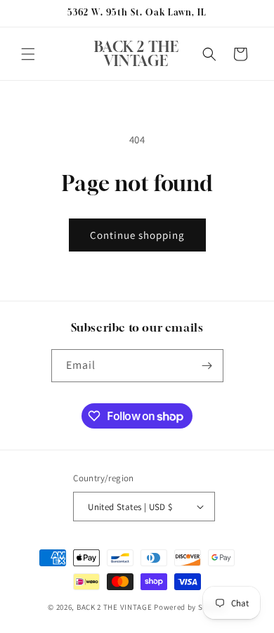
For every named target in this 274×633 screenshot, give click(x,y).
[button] (28, 54)
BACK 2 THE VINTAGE (114, 607)
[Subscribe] (207, 365)
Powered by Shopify (190, 607)
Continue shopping (137, 235)
